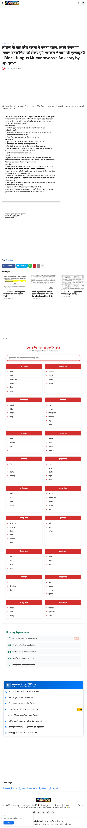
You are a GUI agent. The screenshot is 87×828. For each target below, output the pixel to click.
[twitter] (39, 812)
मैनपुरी (11, 446)
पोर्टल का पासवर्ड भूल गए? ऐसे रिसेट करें (22, 703)
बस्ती (11, 582)
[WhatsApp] (30, 266)
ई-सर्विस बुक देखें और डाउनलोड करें (20, 697)
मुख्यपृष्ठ (4, 43)
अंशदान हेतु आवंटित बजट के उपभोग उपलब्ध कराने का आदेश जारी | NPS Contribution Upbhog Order (42, 294)
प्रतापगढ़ (51, 383)
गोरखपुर (51, 438)
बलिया (50, 560)
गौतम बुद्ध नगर (52, 413)
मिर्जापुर (11, 608)
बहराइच (51, 586)
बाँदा (11, 560)
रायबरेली (12, 383)
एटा (10, 497)
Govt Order (11, 43)
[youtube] (43, 812)
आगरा (11, 438)
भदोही (11, 612)
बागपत (50, 424)
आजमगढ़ (51, 556)
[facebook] (34, 812)
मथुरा (11, 450)
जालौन (50, 527)
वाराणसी (12, 405)
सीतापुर (11, 387)
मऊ (50, 564)
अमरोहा (50, 468)
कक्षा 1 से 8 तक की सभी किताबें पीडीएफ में (24, 652)
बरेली (11, 464)
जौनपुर (11, 417)
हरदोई (11, 375)
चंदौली (11, 409)
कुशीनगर (51, 446)
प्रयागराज (51, 372)
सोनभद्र (12, 615)
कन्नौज (11, 542)
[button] (2, 3)
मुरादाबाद (51, 464)
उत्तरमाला (23, 788)
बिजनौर (51, 472)
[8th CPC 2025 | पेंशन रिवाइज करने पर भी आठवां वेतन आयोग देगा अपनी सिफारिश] (15, 282)
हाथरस (11, 501)
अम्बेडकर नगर (52, 497)
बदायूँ (11, 468)
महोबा (11, 568)
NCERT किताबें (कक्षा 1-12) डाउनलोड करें (45, 638)
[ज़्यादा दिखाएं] (42, 266)
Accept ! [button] (8, 823)
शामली (50, 615)
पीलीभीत (12, 472)
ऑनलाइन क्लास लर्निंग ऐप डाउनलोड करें (23, 665)
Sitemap (68, 824)
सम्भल (50, 480)
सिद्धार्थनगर (12, 590)
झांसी (50, 523)
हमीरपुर (11, 564)
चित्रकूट (12, 556)
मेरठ (50, 405)
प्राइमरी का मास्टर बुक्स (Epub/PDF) (23, 658)
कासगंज (12, 505)
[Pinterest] (34, 266)
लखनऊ (12, 372)
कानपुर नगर (13, 523)
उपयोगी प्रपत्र (45, 788)
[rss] (53, 812)
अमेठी (50, 509)
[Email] (38, 266)
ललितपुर (51, 531)
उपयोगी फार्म (55, 788)
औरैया (11, 531)
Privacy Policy (36, 824)
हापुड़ (50, 421)
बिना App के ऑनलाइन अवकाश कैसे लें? (22, 733)
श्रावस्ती (51, 594)
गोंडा (50, 582)
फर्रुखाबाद (12, 539)
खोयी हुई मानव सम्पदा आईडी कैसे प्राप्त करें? (23, 692)
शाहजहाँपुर (12, 476)
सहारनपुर (51, 608)
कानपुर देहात (13, 527)
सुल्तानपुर (51, 505)
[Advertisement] (43, 24)
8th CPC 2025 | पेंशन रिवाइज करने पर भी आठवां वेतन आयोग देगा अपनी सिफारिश (14, 294)
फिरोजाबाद (12, 442)
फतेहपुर (51, 375)
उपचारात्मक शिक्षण (33, 788)
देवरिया (50, 442)
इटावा (11, 535)
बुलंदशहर (51, 409)
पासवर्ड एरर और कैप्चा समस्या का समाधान (45, 709)
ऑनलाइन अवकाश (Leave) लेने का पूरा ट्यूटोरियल (26, 727)
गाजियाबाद (51, 417)
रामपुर (50, 476)
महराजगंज (51, 450)
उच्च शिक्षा (7, 788)
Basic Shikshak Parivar (41, 821)
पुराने (83, 338)
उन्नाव (11, 391)
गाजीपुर (11, 413)
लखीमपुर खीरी (13, 379)
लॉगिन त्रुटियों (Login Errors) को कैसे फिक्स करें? (25, 721)
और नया (5, 338)
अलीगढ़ (12, 494)
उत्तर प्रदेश (15, 788)
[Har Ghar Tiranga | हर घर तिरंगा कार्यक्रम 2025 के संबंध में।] (72, 282)
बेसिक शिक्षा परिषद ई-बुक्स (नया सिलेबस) (23, 645)
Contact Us (59, 824)
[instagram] (48, 812)
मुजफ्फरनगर (52, 612)
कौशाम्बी (51, 379)
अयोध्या (51, 494)
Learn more (19, 818)
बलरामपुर (51, 590)
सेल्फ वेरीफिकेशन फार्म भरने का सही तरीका (23, 715)
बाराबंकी (51, 501)
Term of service (48, 824)
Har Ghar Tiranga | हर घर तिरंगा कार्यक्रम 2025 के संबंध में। (71, 293)
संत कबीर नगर (13, 586)
